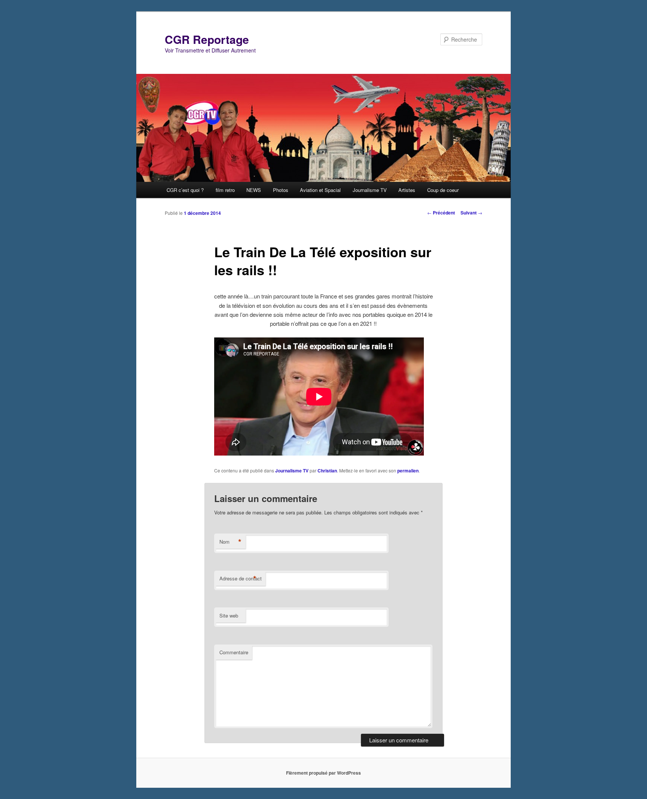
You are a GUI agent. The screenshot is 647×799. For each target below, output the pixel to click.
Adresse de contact (240, 579)
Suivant (471, 212)
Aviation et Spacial (320, 189)
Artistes (406, 189)
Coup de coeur (443, 189)
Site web (228, 615)
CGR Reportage (207, 39)
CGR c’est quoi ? (185, 189)
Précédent (441, 212)
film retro (225, 189)
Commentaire (233, 652)
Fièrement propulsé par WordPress (323, 772)
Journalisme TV (370, 189)
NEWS (253, 189)
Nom (230, 542)
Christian (327, 470)
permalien (408, 470)
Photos (280, 189)
